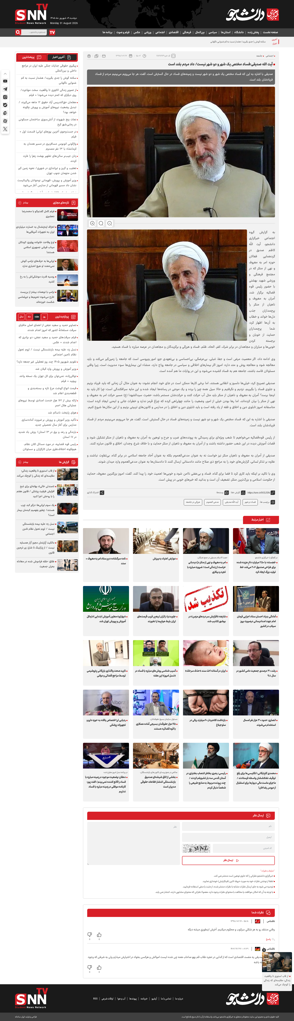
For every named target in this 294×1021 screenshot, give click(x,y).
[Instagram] (5, 97)
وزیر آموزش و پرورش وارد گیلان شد (55, 369)
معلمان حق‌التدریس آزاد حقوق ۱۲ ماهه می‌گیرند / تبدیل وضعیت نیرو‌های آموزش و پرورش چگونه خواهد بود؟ (47, 107)
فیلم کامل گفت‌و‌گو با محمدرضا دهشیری (38, 214)
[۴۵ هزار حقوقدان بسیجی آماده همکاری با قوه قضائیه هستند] (156, 702)
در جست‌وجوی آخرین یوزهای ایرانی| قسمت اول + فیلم (48, 134)
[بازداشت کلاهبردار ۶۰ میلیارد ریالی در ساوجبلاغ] (206, 702)
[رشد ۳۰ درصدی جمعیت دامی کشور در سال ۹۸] (256, 653)
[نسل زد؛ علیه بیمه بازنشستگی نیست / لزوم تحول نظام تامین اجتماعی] (67, 527)
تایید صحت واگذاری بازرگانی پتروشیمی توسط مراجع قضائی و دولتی (106, 673)
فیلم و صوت (123, 32)
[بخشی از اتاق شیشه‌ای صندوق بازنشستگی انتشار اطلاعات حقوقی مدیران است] (156, 756)
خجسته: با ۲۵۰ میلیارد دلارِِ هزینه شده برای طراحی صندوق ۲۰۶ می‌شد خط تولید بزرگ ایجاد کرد (256, 567)
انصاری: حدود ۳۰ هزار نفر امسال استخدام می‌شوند (259, 723)
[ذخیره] (96, 56)
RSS (95, 999)
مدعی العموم (212, 502)
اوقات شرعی (107, 999)
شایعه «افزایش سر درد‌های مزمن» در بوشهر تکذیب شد (207, 619)
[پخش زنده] (52, 32)
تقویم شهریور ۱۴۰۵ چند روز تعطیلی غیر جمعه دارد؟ (46, 362)
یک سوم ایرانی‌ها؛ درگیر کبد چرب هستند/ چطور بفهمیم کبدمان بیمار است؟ (35, 510)
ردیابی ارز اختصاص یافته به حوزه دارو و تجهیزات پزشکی (106, 723)
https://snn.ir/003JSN (259, 492)
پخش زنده (253, 32)
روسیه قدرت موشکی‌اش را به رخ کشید (37, 279)
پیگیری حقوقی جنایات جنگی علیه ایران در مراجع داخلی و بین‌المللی (49, 68)
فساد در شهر (250, 502)
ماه (29, 317)
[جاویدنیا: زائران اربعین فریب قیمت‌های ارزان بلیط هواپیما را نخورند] (156, 599)
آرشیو (154, 999)
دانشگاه (239, 32)
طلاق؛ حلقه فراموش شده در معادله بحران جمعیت (35, 564)
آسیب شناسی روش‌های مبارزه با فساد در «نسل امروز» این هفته (155, 673)
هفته (37, 317)
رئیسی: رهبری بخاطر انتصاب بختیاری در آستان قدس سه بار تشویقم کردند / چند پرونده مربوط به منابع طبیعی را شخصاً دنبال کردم (206, 780)
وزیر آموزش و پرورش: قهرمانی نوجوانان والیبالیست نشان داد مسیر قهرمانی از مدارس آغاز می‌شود (46, 183)
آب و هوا (121, 999)
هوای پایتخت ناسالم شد (62, 412)
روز (44, 317)
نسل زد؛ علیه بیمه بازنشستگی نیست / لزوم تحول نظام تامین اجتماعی (47, 352)
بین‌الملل (200, 32)
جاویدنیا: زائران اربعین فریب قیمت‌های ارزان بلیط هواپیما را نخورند (156, 619)
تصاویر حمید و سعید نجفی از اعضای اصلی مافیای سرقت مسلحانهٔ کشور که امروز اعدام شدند (47, 328)
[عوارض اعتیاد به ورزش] (156, 541)
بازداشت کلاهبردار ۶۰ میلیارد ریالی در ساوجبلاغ (208, 723)
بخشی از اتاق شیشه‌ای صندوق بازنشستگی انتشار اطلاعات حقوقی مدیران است (158, 782)
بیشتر (23, 203)
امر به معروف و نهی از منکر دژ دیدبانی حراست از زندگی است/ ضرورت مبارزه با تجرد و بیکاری (206, 567)
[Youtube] (5, 81)
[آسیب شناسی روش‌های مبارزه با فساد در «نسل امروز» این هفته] (156, 653)
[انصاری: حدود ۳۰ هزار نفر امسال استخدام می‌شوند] (256, 702)
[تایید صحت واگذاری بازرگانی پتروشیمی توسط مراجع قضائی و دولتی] (106, 653)
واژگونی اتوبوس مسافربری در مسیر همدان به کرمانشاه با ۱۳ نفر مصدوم (50, 147)
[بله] (5, 105)
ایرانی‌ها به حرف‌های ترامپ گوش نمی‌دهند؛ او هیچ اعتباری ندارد (37, 264)
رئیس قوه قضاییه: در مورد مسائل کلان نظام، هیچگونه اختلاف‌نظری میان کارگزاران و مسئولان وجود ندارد (49, 449)
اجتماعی (160, 32)
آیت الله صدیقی (231, 502)
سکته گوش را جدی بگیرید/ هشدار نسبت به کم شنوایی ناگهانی (48, 81)
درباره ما (179, 999)
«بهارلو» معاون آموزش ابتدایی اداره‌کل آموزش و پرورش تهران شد (106, 619)
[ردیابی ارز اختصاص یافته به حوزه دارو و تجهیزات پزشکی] (106, 702)
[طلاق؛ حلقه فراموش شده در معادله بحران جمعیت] (67, 565)
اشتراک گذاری (93, 493)
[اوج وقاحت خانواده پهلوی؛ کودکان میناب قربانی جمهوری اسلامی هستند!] (67, 246)
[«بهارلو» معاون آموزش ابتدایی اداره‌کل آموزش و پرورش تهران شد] (106, 599)
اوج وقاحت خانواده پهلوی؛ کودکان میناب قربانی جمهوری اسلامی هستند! (36, 247)
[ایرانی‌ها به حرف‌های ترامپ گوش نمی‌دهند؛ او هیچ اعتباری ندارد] (67, 265)
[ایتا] (5, 113)
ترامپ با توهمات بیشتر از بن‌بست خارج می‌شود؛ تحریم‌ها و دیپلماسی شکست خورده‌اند (36, 297)
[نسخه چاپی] (89, 56)
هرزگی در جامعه (193, 502)
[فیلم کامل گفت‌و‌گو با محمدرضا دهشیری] (67, 215)
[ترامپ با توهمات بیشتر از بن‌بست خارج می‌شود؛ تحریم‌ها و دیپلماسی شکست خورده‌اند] (67, 296)
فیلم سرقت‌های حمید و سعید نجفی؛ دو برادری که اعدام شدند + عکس (47, 340)
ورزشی (147, 32)
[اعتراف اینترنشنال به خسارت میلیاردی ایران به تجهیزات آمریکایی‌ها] (67, 230)
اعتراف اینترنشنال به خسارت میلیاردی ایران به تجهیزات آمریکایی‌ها (35, 229)
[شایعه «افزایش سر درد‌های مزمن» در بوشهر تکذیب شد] (206, 599)
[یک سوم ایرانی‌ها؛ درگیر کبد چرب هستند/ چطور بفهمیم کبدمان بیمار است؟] (67, 509)
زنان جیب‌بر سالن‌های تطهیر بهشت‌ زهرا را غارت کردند (49, 159)
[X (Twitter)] (5, 129)
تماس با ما (166, 999)
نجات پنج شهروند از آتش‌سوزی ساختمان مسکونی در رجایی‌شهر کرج (47, 122)
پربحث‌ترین (28, 57)
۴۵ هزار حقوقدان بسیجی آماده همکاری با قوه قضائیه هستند (156, 726)
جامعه (259, 56)
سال (22, 317)
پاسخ (268, 939)
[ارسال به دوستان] (104, 56)
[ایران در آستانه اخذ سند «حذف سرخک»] (206, 653)
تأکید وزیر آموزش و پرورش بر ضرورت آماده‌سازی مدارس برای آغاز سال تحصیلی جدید (49, 423)
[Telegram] (5, 89)
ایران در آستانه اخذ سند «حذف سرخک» (205, 671)
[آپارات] (5, 121)
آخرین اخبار (58, 57)
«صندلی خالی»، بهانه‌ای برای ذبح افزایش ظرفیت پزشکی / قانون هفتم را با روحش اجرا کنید (35, 491)
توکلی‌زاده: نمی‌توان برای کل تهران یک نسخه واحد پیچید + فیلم (47, 379)
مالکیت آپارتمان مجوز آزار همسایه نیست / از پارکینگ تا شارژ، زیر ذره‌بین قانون (35, 547)
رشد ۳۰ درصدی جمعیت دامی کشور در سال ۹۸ (256, 673)
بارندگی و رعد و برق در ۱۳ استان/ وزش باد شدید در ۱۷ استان (47, 435)
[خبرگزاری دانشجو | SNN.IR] (252, 14)
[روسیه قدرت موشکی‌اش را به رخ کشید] (67, 280)
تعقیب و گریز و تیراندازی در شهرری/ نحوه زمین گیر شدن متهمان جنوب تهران (47, 171)
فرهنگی (187, 32)
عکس (137, 32)
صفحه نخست (270, 32)
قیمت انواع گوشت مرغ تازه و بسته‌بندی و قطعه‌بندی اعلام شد (52, 391)
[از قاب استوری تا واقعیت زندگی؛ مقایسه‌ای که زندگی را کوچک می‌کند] (67, 474)
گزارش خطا (235, 493)
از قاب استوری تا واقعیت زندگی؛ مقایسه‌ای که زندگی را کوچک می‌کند (35, 473)
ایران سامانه (20, 1017)
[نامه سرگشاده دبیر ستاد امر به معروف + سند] (106, 541)
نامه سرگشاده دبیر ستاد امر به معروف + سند (106, 561)
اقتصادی (174, 32)
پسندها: (219, 493)
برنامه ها (107, 32)
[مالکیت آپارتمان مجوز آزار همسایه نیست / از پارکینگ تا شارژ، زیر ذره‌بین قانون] (67, 546)
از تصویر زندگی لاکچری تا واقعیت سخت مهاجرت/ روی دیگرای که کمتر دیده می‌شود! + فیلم (48, 93)
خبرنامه (144, 999)
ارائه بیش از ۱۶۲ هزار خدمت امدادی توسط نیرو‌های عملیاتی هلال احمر (47, 403)
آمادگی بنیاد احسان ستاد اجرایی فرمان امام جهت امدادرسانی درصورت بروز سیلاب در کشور (256, 621)
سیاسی (213, 32)
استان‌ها (225, 32)
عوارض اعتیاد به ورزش (164, 558)
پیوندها (133, 999)
